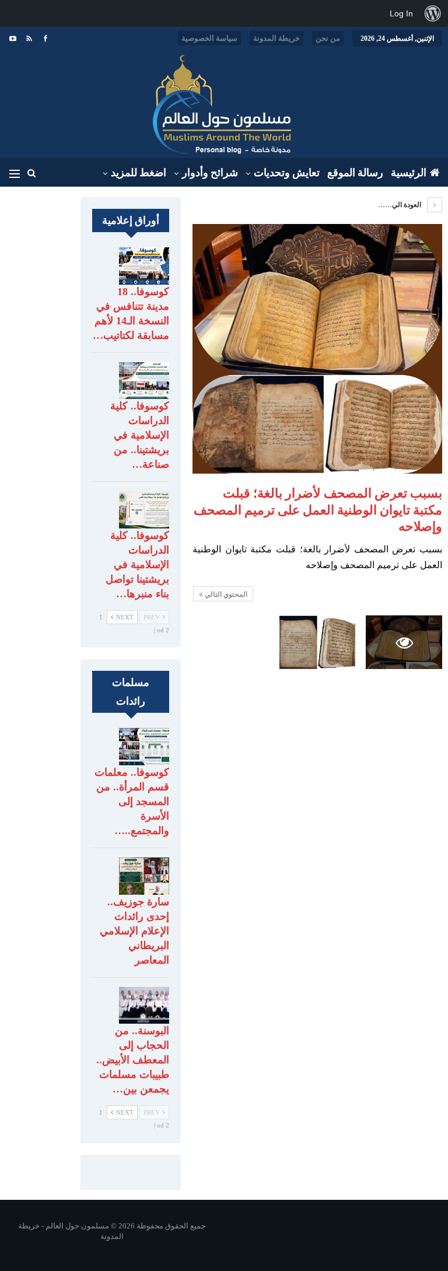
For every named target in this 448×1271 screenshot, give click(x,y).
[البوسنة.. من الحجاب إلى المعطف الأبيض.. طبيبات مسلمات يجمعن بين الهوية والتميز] (144, 1005)
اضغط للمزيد (138, 172)
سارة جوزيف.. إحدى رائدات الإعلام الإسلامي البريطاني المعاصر (134, 931)
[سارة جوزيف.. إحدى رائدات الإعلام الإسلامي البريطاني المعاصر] (144, 876)
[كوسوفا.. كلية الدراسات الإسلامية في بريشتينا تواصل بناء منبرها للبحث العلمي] (144, 509)
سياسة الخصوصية (209, 38)
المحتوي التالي (225, 594)
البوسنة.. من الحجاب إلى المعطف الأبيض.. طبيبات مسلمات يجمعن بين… (132, 1060)
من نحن (328, 38)
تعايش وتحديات (287, 172)
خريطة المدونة (276, 38)
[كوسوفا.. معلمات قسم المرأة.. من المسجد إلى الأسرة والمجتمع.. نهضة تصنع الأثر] (144, 746)
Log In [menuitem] (401, 13)
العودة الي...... (400, 205)
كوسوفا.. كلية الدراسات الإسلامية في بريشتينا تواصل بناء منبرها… (137, 565)
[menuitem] (433, 13)
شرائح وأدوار (210, 172)
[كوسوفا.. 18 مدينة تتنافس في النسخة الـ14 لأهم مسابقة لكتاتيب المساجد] (144, 266)
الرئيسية (408, 172)
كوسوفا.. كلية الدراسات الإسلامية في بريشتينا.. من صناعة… (139, 435)
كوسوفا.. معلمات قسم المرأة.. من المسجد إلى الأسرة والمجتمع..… (131, 801)
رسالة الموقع (355, 172)
